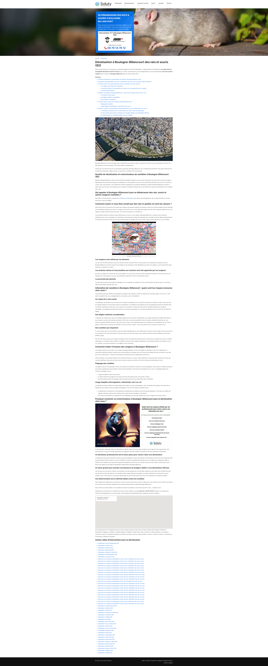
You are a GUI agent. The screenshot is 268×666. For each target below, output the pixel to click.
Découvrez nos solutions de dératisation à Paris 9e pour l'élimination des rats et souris (121, 570)
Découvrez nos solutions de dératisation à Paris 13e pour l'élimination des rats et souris (121, 574)
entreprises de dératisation (126, 198)
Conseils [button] (160, 3)
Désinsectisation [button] (129, 3)
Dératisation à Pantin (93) (105, 632)
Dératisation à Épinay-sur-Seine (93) (107, 641)
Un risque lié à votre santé (108, 95)
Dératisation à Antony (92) (105, 626)
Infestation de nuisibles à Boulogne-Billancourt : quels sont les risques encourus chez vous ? (122, 92)
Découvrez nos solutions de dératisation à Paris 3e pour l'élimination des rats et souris (121, 603)
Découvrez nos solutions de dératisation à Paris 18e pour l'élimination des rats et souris (121, 583)
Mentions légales (168, 662)
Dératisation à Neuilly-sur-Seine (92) (107, 552)
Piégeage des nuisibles (107, 104)
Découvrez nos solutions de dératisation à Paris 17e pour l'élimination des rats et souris (121, 594)
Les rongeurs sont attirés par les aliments (112, 86)
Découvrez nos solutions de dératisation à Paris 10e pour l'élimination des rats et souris (121, 572)
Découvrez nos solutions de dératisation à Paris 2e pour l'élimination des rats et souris (121, 601)
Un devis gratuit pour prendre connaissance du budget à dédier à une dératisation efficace (125, 113)
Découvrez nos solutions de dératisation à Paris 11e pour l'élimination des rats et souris (121, 597)
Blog (143, 660)
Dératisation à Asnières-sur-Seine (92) (108, 612)
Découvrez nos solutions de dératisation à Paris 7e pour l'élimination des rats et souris (121, 565)
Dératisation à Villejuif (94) (105, 617)
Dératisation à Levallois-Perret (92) (107, 606)
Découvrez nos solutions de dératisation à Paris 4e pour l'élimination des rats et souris (121, 559)
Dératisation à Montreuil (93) (105, 646)
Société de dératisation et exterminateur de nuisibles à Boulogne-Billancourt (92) (119, 79)
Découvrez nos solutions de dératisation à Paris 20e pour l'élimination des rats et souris (121, 585)
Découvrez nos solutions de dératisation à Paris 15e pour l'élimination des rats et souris (121, 579)
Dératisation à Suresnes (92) (105, 547)
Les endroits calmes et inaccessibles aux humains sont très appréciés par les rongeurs (123, 88)
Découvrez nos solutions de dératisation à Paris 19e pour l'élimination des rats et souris (121, 588)
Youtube (147, 660)
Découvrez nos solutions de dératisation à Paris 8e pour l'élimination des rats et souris (121, 568)
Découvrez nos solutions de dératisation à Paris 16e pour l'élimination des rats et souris (121, 599)
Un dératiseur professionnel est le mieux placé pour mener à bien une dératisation (122, 110)
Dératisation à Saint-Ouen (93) (106, 621)
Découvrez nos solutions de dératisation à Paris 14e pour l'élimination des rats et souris (121, 576)
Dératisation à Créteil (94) (105, 652)
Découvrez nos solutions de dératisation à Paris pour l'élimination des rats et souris (120, 581)
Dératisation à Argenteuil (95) (106, 630)
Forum (170, 660)
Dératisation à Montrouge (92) (106, 550)
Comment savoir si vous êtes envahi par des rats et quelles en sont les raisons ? (119, 84)
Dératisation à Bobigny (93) (105, 650)
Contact (169, 3)
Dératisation (118, 3)
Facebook (153, 660)
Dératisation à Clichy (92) (105, 610)
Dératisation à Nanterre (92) (105, 608)
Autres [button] (153, 3)
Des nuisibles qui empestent (108, 99)
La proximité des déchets (107, 90)
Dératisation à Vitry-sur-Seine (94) (107, 628)
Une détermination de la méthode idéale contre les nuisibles (117, 115)
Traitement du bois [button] (142, 3)
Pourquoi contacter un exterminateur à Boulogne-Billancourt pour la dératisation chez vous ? (122, 108)
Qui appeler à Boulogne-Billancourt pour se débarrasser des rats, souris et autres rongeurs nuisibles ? (125, 81)
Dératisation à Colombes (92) (106, 614)
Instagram (159, 660)
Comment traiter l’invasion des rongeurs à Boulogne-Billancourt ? (115, 101)
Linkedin (165, 660)
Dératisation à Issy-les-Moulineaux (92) (108, 543)
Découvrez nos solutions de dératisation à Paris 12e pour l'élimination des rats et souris (121, 590)
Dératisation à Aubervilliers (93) (106, 635)
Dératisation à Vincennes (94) (106, 637)
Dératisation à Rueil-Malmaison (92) (107, 554)
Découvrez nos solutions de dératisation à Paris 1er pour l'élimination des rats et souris (121, 592)
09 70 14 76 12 (116, 47)
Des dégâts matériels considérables (110, 97)
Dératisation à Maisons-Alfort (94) (107, 648)
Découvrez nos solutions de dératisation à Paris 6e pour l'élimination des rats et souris (121, 563)
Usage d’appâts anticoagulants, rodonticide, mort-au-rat (116, 106)
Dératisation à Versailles (104, 619)
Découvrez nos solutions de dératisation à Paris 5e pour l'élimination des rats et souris (121, 561)
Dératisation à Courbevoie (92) (106, 556)
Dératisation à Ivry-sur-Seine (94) (107, 623)
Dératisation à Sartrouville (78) (106, 644)
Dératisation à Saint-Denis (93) (106, 639)
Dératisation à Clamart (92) (105, 545)
